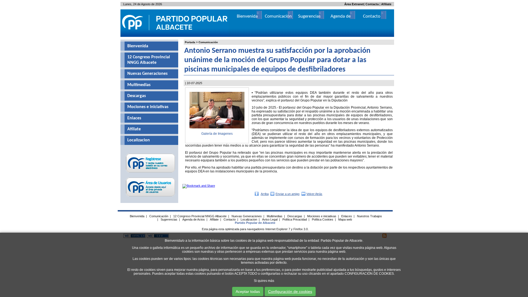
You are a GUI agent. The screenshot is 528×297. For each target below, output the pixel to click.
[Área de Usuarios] (150, 196)
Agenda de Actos (193, 219)
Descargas (136, 96)
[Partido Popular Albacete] (175, 35)
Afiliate (386, 4)
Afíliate (134, 129)
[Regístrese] (150, 172)
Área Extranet (354, 4)
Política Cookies (322, 219)
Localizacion (138, 140)
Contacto (371, 16)
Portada (190, 42)
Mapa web (345, 219)
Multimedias (138, 85)
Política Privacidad (294, 219)
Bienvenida (137, 46)
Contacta (372, 4)
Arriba (265, 194)
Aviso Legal (269, 219)
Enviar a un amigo (287, 194)
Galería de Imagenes (217, 134)
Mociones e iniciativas (147, 107)
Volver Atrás (314, 194)
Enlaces (134, 118)
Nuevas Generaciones (147, 74)
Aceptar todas (248, 291)
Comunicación (208, 42)
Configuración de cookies (290, 291)
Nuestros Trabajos (369, 216)
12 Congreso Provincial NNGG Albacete (148, 60)
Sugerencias (309, 16)
